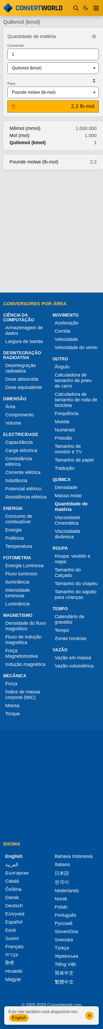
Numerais (65, 430)
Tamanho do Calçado (68, 572)
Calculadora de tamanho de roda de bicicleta (76, 400)
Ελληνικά (14, 914)
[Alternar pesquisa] (76, 8)
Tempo (62, 630)
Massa (12, 705)
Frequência (66, 413)
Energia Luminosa (24, 565)
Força (11, 683)
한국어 (62, 882)
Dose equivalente (23, 387)
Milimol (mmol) (25, 128)
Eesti (10, 930)
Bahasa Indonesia (74, 856)
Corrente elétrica (22, 472)
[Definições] (94, 36)
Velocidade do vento (76, 347)
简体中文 (64, 973)
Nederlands (67, 890)
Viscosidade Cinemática (67, 520)
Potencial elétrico (23, 488)
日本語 (62, 873)
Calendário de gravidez (69, 619)
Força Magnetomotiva (21, 653)
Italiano (62, 864)
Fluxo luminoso (21, 573)
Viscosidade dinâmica (67, 534)
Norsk (61, 898)
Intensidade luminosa (17, 593)
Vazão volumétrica (74, 666)
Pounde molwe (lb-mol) (34, 162)
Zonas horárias (70, 638)
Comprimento (19, 414)
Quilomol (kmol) (28, 142)
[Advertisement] (51, 229)
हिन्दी (9, 963)
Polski (61, 907)
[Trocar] (94, 81)
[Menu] (96, 8)
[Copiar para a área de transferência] (13, 106)
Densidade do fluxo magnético (25, 626)
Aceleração (66, 323)
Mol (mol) (19, 135)
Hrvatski (13, 971)
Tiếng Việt (65, 964)
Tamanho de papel (74, 460)
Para (11, 83)
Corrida (62, 331)
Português (65, 915)
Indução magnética (25, 664)
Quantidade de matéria (71, 506)
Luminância (17, 604)
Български (17, 873)
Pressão (63, 438)
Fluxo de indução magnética (23, 639)
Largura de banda (24, 341)
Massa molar (68, 495)
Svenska (64, 939)
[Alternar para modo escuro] (85, 8)
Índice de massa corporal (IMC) (22, 694)
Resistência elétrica (25, 497)
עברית (11, 954)
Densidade (66, 487)
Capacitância (19, 442)
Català (12, 881)
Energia (13, 530)
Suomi (12, 938)
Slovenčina (66, 931)
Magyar (13, 979)
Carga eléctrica (21, 450)
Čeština (13, 889)
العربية (11, 864)
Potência (14, 538)
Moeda (62, 421)
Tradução (64, 468)
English (19, 1018)
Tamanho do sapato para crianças (75, 594)
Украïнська (66, 956)
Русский (63, 923)
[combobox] (49, 68)
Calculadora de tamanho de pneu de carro (73, 380)
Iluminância (17, 582)
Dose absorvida (21, 379)
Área (10, 406)
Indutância (16, 480)
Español (13, 922)
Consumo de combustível (18, 519)
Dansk (12, 897)
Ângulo (62, 366)
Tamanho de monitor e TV (68, 449)
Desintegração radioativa (20, 368)
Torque (12, 713)
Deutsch (14, 905)
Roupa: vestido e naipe (72, 558)
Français (14, 946)
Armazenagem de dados (24, 330)
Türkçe (62, 948)
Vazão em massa (73, 657)
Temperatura (18, 546)
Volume (13, 423)
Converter (15, 45)
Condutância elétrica (18, 461)
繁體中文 (64, 982)
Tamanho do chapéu (76, 583)
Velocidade (66, 339)
